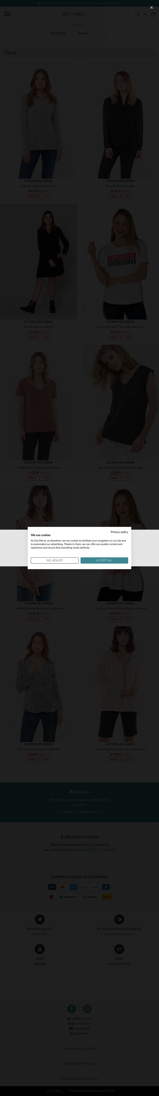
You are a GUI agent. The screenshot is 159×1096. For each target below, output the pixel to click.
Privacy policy (119, 531)
